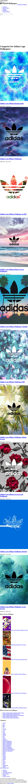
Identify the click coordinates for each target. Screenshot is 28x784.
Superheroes (5, 765)
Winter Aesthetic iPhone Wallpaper (10, 716)
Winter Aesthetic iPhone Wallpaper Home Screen (13, 712)
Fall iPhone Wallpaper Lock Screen (18, 644)
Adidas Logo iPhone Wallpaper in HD (13, 214)
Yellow (4, 766)
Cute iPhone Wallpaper (22, 4)
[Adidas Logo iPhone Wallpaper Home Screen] (14, 434)
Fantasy (4, 735)
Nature (4, 755)
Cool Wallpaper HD (4, 767)
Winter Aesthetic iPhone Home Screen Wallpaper (13, 715)
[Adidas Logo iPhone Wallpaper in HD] (14, 211)
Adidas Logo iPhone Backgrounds (12, 103)
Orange (4, 757)
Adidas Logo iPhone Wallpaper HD (12, 382)
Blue (4, 726)
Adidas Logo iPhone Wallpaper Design (13, 551)
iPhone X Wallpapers (7, 747)
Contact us (5, 10)
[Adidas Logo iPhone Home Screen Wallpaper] (14, 266)
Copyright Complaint (7, 772)
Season (4, 761)
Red (3, 760)
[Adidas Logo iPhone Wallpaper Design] (14, 548)
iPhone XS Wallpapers (7, 750)
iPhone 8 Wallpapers (7, 744)
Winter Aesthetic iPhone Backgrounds (11, 717)
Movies (4, 753)
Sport (4, 764)
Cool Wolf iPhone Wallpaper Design (19, 707)
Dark (4, 732)
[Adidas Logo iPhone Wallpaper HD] (14, 379)
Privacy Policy (6, 8)
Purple (4, 758)
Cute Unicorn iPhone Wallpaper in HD (19, 630)
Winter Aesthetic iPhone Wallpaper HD (11, 714)
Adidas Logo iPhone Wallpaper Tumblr (14, 326)
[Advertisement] (14, 30)
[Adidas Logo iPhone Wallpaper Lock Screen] (14, 604)
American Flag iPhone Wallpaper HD (19, 659)
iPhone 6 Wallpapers (7, 741)
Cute (4, 731)
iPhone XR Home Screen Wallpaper (18, 693)
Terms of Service (6, 11)
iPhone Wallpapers (7, 746)
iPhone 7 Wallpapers (7, 743)
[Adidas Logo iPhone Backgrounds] (14, 100)
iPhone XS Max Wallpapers (9, 749)
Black (4, 725)
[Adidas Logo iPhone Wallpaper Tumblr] (14, 323)
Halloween (5, 740)
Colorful (4, 729)
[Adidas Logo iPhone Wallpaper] (14, 156)
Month (4, 752)
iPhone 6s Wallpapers (7, 742)
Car (3, 727)
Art (3, 724)
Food (4, 737)
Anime (4, 723)
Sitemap (4, 9)
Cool (4, 730)
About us (5, 6)
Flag (4, 736)
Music (4, 754)
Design (4, 733)
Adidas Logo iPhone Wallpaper (11, 159)
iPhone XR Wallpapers (8, 748)
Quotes (4, 759)
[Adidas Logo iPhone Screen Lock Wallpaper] (14, 491)
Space (4, 763)
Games (4, 738)
